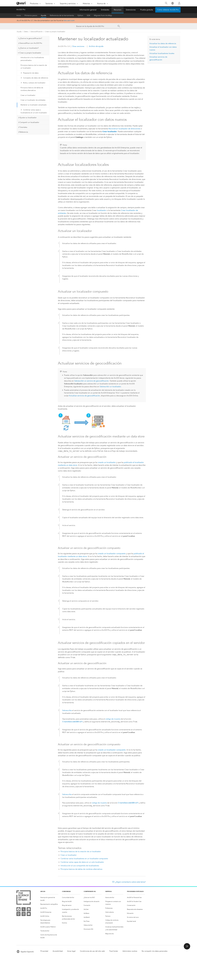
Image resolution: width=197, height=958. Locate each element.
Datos (26, 32)
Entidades (105, 10)
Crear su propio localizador (55, 32)
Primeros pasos (31, 15)
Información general (88, 10)
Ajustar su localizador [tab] (27, 118)
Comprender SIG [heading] (90, 891)
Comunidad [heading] (66, 891)
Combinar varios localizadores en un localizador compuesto (84, 859)
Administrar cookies (130, 951)
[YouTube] (29, 914)
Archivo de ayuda (95, 46)
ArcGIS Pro (20, 9)
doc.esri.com (69, 20)
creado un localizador (107, 462)
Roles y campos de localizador (34, 83)
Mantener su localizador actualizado (34, 105)
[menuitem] (49, 899)
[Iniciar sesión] (179, 3)
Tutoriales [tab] (23, 127)
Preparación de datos (31, 73)
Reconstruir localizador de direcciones (124, 129)
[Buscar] (166, 3)
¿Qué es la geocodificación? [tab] (30, 38)
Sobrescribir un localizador (110, 387)
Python (80, 15)
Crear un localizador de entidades (33, 100)
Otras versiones (78, 46)
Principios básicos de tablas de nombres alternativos (32, 89)
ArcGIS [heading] (42, 891)
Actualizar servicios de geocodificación (84, 396)
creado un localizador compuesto (112, 553)
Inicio (18, 15)
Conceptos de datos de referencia (35, 78)
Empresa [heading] (108, 891)
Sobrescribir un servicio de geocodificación (91, 381)
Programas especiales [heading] (135, 891)
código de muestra (112, 719)
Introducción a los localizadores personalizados (32, 59)
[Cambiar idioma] (172, 3)
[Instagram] (24, 914)
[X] (24, 909)
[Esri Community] (18, 914)
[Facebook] (18, 909)
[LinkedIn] (29, 909)
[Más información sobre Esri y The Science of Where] (23, 898)
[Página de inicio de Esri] (21, 3)
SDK (88, 15)
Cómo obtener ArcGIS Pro (168, 10)
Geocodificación (36, 32)
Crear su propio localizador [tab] (30, 53)
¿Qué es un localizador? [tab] (29, 48)
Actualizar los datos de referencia (162, 43)
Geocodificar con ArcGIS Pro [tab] (30, 43)
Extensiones (131, 10)
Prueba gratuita (146, 10)
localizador (101, 210)
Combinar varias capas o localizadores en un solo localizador (34, 111)
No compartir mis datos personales (154, 951)
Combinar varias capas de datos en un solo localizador (82, 862)
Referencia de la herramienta (62, 15)
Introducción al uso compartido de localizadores (80, 866)
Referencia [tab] (23, 132)
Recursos (117, 10)
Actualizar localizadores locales (161, 53)
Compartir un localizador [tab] (29, 122)
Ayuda (43, 15)
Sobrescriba (67, 710)
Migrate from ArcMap (103, 15)
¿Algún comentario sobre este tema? (130, 882)
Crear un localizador (28, 95)
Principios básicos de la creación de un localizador (34, 66)
